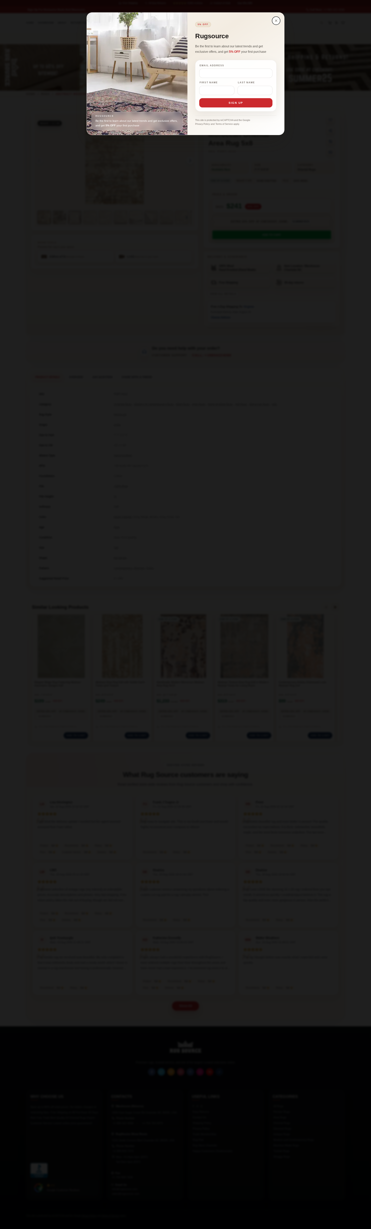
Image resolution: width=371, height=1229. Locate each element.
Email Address (212, 65)
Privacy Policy (202, 124)
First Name (209, 82)
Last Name (246, 82)
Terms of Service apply (227, 124)
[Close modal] (276, 20)
